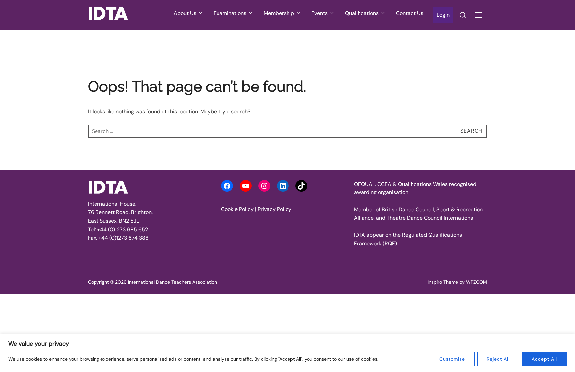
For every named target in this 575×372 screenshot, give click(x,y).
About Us (185, 13)
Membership (279, 13)
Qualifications (362, 13)
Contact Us (409, 13)
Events (319, 13)
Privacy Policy (274, 209)
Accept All (544, 359)
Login (443, 14)
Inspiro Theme (443, 282)
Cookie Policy (237, 209)
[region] (287, 353)
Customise (452, 359)
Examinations (230, 13)
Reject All (498, 359)
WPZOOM (476, 282)
